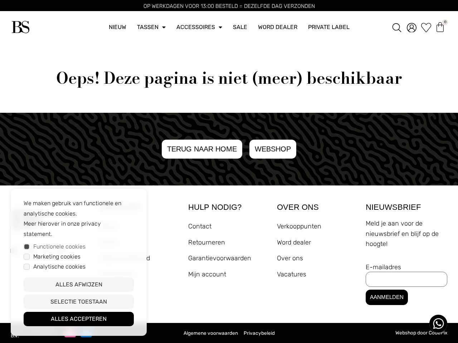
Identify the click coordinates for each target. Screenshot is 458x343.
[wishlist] (426, 27)
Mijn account (207, 274)
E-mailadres (383, 267)
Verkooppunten (299, 226)
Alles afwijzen (78, 284)
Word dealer (277, 27)
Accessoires (195, 27)
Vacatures (291, 274)
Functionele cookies (59, 246)
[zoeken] (396, 27)
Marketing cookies (57, 256)
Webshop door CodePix (421, 332)
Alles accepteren (79, 318)
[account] (411, 27)
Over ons (290, 258)
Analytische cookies (59, 266)
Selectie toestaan (78, 301)
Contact (199, 226)
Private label (329, 27)
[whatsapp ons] (438, 324)
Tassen (148, 27)
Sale (240, 27)
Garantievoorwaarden (219, 258)
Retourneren (206, 242)
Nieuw (117, 27)
